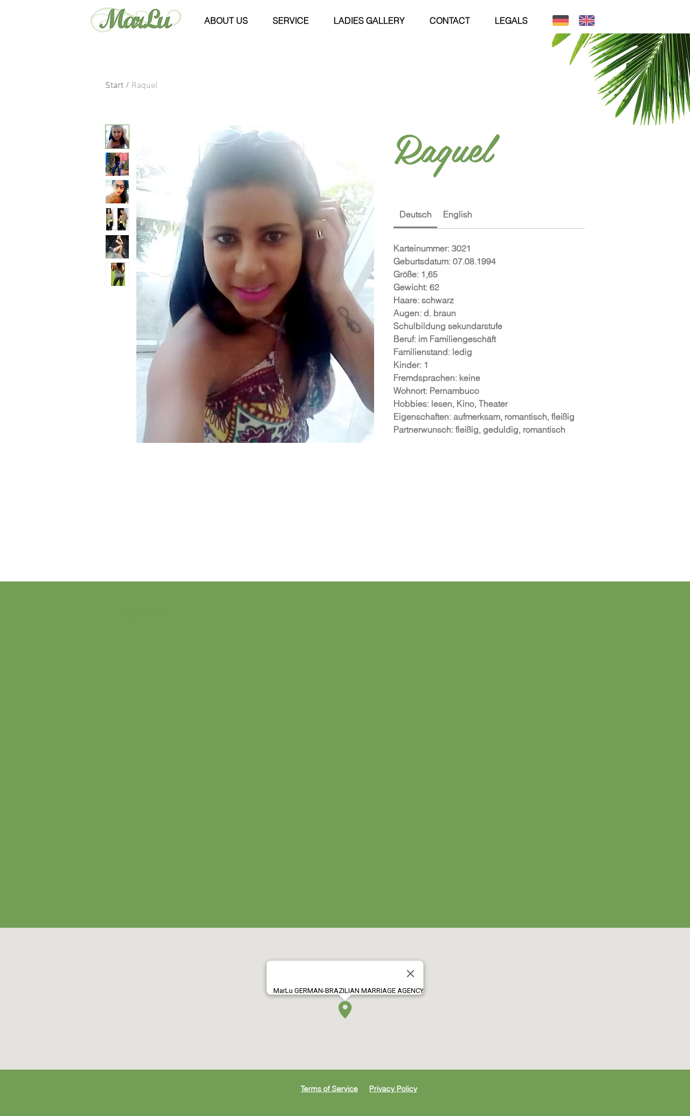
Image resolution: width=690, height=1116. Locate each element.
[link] (415, 214)
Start (114, 85)
